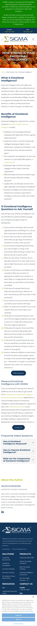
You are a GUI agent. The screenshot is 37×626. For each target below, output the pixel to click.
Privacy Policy (5, 549)
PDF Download (18, 373)
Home (3, 72)
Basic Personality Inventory (25, 568)
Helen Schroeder (11, 486)
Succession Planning (8, 569)
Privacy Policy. (29, 611)
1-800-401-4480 (9, 32)
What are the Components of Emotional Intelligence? (16, 459)
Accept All (18, 615)
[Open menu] (33, 39)
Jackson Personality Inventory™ (25, 562)
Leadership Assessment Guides (9, 592)
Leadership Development (6, 564)
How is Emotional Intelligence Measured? (15, 442)
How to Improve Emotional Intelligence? (16, 451)
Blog (3, 587)
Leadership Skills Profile (27, 558)
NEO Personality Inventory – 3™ (25, 579)
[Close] (33, 596)
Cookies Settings (18, 623)
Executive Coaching (8, 572)
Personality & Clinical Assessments (8, 577)
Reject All (18, 619)
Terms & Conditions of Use (19, 549)
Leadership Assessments (6, 559)
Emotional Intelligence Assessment (26, 574)
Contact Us (18, 427)
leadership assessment (16, 407)
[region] (18, 610)
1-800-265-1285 (28, 32)
